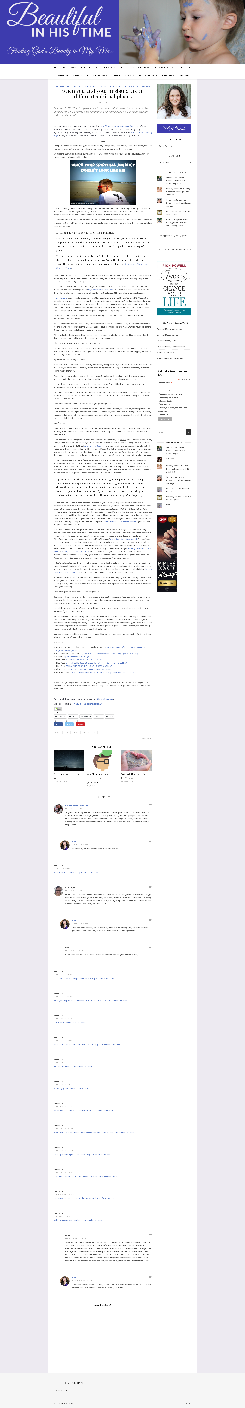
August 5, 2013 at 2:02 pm (63, 1018)
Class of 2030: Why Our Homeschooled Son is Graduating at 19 (176, 180)
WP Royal (69, 1403)
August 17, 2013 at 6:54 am (63, 1172)
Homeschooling (96, 75)
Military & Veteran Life (167, 67)
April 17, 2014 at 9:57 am (62, 1216)
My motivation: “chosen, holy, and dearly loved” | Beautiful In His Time (84, 1110)
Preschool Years (121, 75)
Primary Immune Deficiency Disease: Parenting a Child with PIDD (178, 191)
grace (66, 732)
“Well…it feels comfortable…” (87, 703)
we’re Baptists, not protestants (124, 539)
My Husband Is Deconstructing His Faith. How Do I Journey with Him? (96, 663)
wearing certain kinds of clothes (75, 551)
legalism (75, 732)
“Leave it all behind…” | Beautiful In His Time (73, 1066)
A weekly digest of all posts (172, 394)
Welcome (170, 458)
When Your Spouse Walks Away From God (84, 659)
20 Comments (146, 738)
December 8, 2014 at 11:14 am (75, 1238)
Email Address (165, 382)
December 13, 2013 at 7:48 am (64, 1194)
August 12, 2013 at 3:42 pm (63, 1084)
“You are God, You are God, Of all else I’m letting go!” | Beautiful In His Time (87, 1044)
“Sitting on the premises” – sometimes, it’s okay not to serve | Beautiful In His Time (90, 1000)
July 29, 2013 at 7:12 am (80, 844)
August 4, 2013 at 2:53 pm (63, 996)
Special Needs (146, 75)
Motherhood (138, 67)
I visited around (60, 298)
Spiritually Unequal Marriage (76, 656)
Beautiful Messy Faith (174, 236)
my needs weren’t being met (101, 289)
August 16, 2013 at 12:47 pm (64, 1150)
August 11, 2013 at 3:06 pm (63, 1062)
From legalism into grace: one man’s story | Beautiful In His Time (82, 1154)
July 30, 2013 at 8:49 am (73, 890)
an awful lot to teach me (94, 445)
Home (63, 67)
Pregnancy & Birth (68, 75)
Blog (74, 67)
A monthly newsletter (169, 398)
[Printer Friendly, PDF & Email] (58, 709)
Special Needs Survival (166, 352)
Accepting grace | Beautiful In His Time (71, 1088)
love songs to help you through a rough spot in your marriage (178, 203)
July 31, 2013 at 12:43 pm (74, 951)
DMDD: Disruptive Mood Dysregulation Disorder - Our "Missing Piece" (177, 222)
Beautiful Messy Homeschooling (171, 346)
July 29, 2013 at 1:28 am (73, 808)
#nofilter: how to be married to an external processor (99, 778)
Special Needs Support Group (170, 358)
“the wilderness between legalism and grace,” (118, 126)
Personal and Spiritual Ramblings (101, 86)
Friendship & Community (175, 75)
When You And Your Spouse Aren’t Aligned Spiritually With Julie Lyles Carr (103, 672)
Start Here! (87, 67)
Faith (123, 67)
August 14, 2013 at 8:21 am (63, 1106)
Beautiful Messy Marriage (174, 249)
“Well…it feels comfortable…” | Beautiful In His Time (76, 872)
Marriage (107, 67)
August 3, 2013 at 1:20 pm (63, 974)
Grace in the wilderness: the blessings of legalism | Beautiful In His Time (85, 1176)
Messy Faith (73, 86)
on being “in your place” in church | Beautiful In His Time (78, 1220)
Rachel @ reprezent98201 (78, 805)
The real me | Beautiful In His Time (69, 1022)
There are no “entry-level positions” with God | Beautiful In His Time (84, 978)
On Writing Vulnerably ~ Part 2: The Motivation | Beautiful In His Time (84, 1198)
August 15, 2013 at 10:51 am (64, 1128)
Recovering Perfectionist (135, 86)
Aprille (75, 841)
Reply (149, 805)
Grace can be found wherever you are (119, 521)
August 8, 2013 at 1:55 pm (63, 1040)
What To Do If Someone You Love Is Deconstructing (89, 669)
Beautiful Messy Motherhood (169, 329)
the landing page (105, 698)
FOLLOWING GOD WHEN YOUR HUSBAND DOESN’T (89, 666)
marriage (85, 732)
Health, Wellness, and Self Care (173, 408)
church (57, 732)
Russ (94, 732)
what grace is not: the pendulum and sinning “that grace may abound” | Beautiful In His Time (94, 1132)
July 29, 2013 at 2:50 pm (62, 868)
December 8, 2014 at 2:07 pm (82, 1280)
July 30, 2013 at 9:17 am (80, 923)
